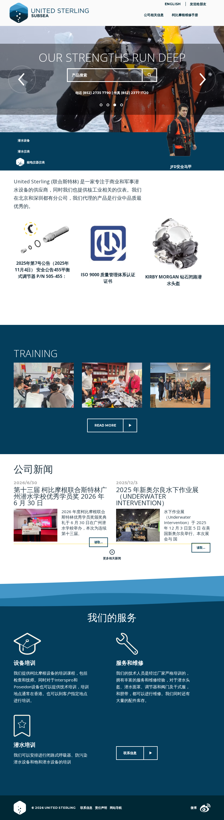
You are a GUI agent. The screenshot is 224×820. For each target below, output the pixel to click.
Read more (105, 425)
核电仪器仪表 (33, 162)
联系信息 (130, 753)
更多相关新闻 (112, 558)
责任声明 (101, 808)
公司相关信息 (154, 15)
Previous (22, 79)
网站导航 (116, 808)
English (173, 4)
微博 (194, 808)
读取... (98, 542)
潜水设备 (24, 140)
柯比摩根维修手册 (185, 15)
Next (202, 79)
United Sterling (49, 13)
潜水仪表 (24, 151)
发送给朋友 (198, 4)
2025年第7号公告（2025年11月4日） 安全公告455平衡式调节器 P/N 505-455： (42, 269)
